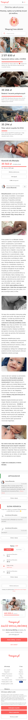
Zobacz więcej (14, 498)
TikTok (20, 659)
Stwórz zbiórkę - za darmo (14, 640)
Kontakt (7, 677)
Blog (21, 676)
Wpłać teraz (9, 567)
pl (22, 2)
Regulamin (7, 672)
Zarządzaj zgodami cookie (7, 683)
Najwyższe (19, 549)
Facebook (2, 659)
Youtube (25, 659)
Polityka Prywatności (7, 674)
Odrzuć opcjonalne (14, 712)
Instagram (11, 659)
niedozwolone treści (18, 589)
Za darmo (21, 674)
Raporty (21, 672)
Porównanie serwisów (7, 679)
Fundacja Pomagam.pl (21, 679)
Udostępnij (14, 176)
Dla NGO (21, 677)
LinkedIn (16, 659)
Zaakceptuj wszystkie (14, 708)
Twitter (7, 659)
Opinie (21, 670)
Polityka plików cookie (7, 681)
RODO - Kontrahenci (7, 676)
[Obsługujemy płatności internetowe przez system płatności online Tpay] (21, 681)
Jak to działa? (14, 644)
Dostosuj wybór (14, 717)
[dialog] (14, 705)
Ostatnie (8, 549)
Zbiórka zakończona (14, 172)
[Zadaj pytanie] (25, 186)
